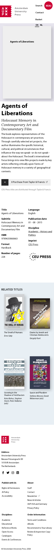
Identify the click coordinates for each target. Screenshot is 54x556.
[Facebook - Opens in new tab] (3, 474)
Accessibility (7, 496)
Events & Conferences (11, 540)
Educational (7, 524)
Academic (6, 520)
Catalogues (7, 536)
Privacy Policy (33, 508)
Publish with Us (9, 483)
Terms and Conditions (36, 520)
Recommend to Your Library (39, 528)
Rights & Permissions (11, 488)
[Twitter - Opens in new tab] (8, 474)
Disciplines (7, 515)
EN (37, 25)
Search (38, 6)
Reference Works (9, 528)
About (30, 483)
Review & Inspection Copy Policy (38, 533)
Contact (39, 13)
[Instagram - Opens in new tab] (13, 474)
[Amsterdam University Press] (14, 11)
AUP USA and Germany (37, 504)
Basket (38, 20)
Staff (29, 488)
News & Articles (34, 500)
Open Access (7, 532)
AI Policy (5, 492)
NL (41, 25)
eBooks (30, 524)
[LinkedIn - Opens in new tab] (18, 474)
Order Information (36, 515)
